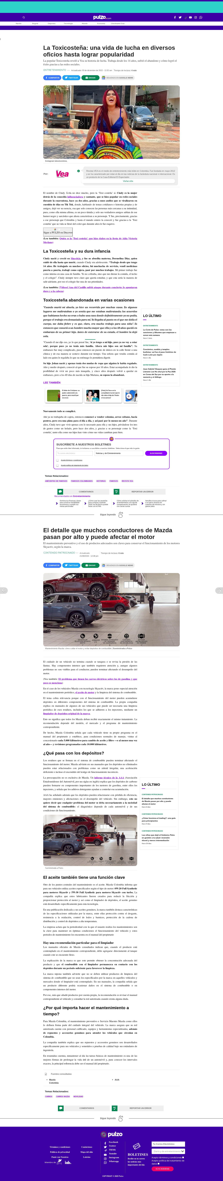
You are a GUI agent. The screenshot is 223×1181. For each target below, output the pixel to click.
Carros (48, 1097)
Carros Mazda (63, 1097)
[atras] (129, 396)
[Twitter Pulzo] (180, 18)
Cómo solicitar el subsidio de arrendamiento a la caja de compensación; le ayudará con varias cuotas (128, 503)
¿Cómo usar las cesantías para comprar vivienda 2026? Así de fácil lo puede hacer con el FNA (98, 503)
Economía (101, 23)
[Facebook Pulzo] (175, 18)
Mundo (84, 23)
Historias (101, 481)
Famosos (114, 481)
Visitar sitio (128, 181)
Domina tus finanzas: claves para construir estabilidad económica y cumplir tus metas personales (70, 503)
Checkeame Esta (117, 23)
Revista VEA (127, 481)
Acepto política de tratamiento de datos (74, 465)
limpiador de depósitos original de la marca (66, 713)
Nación (18, 23)
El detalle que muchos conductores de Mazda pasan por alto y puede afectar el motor (157, 801)
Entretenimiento (54, 70)
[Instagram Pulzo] (195, 18)
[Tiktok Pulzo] (186, 18)
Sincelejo (76, 258)
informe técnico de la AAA (109, 777)
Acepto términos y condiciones (71, 460)
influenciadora (75, 197)
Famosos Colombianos (82, 481)
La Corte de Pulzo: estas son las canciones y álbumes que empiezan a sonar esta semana (159, 332)
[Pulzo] (102, 17)
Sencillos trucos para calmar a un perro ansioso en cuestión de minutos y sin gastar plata (156, 503)
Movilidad (78, 1097)
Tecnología (68, 23)
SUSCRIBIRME (156, 453)
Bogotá (35, 23)
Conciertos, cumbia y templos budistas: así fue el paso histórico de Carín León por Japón (159, 352)
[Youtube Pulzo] (190, 18)
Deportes (51, 23)
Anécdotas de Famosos (56, 481)
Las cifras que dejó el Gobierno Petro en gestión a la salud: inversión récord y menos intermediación (158, 837)
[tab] (83, 492)
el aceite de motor (84, 692)
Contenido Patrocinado (59, 552)
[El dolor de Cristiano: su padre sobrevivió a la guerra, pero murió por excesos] (53, 395)
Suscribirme (163, 1169)
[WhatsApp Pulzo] (200, 18)
